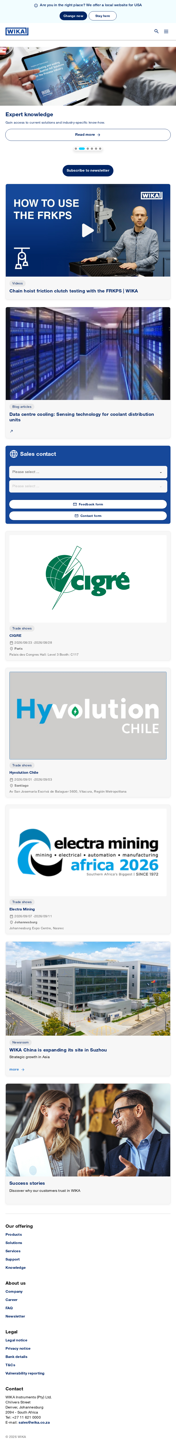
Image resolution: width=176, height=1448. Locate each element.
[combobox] (88, 472)
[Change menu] (166, 31)
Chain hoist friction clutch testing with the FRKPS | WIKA (73, 291)
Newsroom (20, 1042)
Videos (17, 283)
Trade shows (22, 628)
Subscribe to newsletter (88, 170)
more (14, 1069)
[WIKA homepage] (17, 31)
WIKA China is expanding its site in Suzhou (58, 1050)
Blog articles (21, 407)
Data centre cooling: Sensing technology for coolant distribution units (81, 417)
